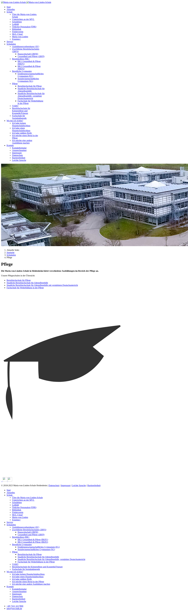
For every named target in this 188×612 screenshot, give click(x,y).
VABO (15, 106)
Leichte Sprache (19, 160)
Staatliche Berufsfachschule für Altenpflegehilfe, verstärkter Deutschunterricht (31, 96)
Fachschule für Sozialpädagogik (19, 117)
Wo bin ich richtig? (15, 120)
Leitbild (15, 24)
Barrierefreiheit (18, 158)
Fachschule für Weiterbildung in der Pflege (25, 287)
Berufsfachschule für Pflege (30, 86)
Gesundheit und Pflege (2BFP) (31, 56)
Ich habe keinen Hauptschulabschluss (21, 124)
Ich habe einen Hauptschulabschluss (21, 129)
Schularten (11, 44)
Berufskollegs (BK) (20, 59)
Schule (10, 12)
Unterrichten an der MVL (23, 19)
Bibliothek (16, 29)
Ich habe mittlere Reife (22, 133)
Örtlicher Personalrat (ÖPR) (24, 27)
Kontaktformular (19, 148)
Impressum (17, 153)
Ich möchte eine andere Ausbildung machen (22, 141)
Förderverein (17, 31)
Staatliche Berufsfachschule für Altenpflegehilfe (31, 89)
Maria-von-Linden (20, 36)
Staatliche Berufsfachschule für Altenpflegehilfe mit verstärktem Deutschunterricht (42, 285)
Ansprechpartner (19, 150)
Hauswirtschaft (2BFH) (28, 54)
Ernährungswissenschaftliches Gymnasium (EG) (31, 75)
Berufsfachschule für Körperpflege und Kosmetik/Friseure (21, 110)
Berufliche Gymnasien (22, 71)
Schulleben (17, 22)
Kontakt (10, 145)
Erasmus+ (16, 39)
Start (9, 7)
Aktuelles (11, 9)
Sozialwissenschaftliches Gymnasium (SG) (28, 79)
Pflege (15, 83)
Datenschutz (17, 155)
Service (10, 41)
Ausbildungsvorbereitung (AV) (25, 46)
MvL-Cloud (17, 34)
